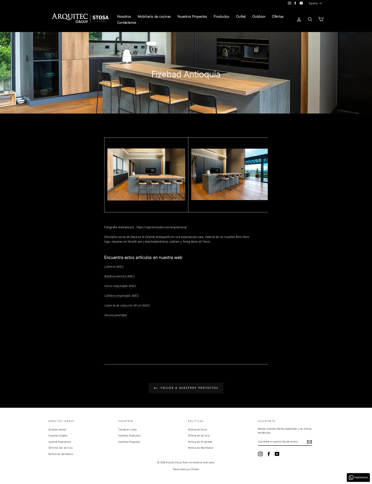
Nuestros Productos (129, 435)
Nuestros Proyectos (192, 16)
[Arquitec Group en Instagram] (260, 454)
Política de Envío (197, 429)
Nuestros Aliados (57, 435)
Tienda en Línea (127, 429)
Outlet (241, 16)
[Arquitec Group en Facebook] (268, 454)
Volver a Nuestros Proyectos (188, 387)
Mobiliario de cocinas (154, 16)
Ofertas (277, 16)
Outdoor (258, 16)
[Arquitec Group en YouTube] (277, 454)
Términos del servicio (60, 447)
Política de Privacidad (200, 441)
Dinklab (195, 469)
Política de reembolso (60, 454)
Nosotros (124, 16)
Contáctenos (126, 22)
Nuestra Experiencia (59, 441)
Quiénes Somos (57, 429)
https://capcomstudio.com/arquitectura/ (162, 227)
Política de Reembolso (200, 447)
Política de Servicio (199, 435)
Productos (221, 16)
